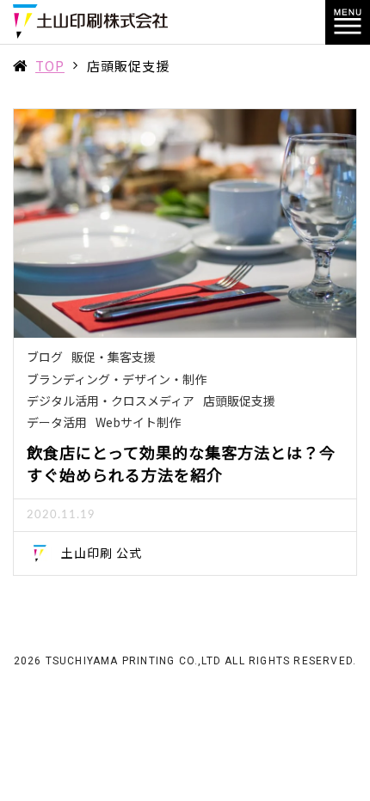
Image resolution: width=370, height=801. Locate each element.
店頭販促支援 (239, 400)
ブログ (45, 356)
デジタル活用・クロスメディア (110, 400)
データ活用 (57, 422)
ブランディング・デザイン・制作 (117, 379)
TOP (50, 65)
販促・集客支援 (113, 356)
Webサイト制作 (138, 422)
